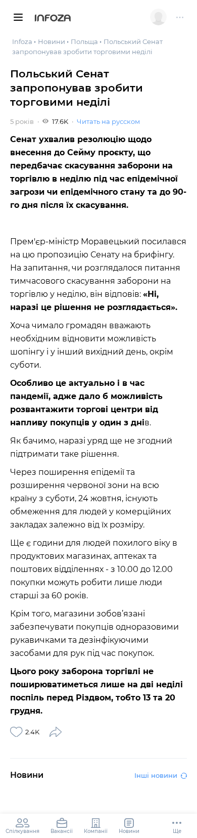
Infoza (52, 18)
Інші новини (155, 775)
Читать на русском (108, 121)
